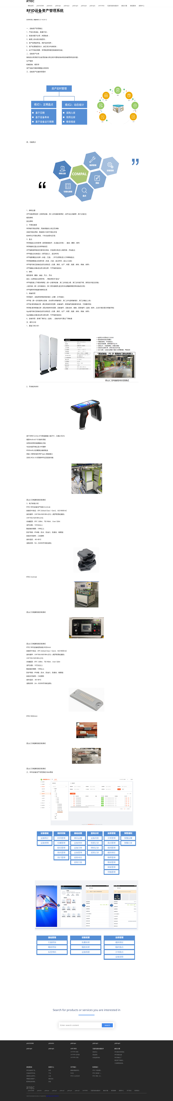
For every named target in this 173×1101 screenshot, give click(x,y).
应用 (49, 1070)
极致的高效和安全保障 (75, 1070)
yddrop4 (84, 6)
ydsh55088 (40, 6)
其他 (49, 1081)
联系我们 (39, 13)
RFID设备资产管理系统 (31, 1070)
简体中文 (36, 20)
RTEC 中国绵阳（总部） (98, 1070)
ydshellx (49, 6)
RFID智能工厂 (118, 1057)
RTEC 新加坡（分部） (98, 1073)
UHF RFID (101, 6)
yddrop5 (92, 6)
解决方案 (124, 6)
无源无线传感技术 (113, 6)
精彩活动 (50, 1079)
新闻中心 (141, 6)
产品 (49, 1073)
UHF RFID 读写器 (75, 1054)
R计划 (72, 1073)
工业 (49, 1076)
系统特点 (95, 1052)
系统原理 (95, 1055)
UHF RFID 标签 (74, 1052)
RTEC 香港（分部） (98, 1076)
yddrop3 (75, 6)
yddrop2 (66, 6)
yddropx (58, 6)
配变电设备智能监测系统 (31, 1081)
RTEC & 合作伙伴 (75, 1076)
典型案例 (133, 6)
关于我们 (31, 13)
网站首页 (31, 6)
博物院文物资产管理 (31, 1079)
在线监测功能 (96, 1057)
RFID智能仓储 (118, 1055)
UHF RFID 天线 (74, 1057)
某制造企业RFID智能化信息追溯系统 (31, 1076)
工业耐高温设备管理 (120, 1063)
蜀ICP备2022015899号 (52, 1096)
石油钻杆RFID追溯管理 (31, 1073)
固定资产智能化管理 (120, 1060)
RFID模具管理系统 (119, 1052)
